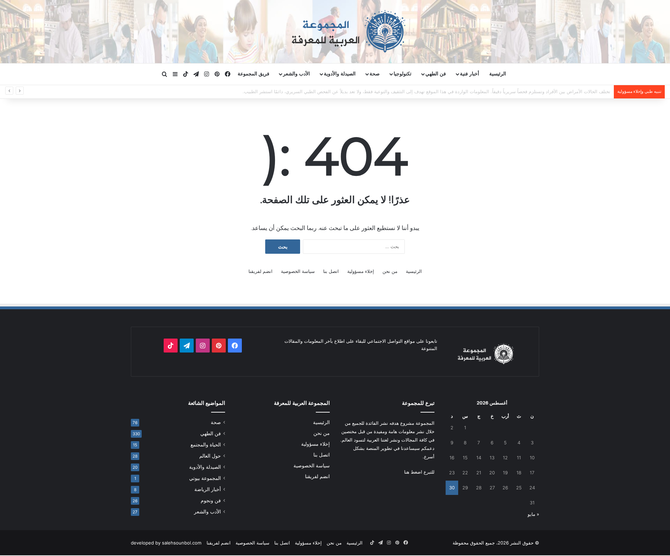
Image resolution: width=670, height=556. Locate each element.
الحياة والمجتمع (206, 444)
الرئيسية (497, 73)
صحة (375, 73)
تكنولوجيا (402, 73)
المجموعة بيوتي (205, 478)
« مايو (533, 514)
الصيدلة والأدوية (340, 73)
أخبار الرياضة (207, 489)
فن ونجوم (211, 500)
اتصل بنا (331, 271)
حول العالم (210, 456)
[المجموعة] (335, 31)
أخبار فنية (469, 73)
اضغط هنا (413, 472)
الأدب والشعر (296, 73)
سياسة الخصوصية (298, 271)
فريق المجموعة (253, 73)
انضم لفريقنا (260, 271)
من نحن (389, 271)
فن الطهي (435, 73)
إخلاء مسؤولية (360, 271)
